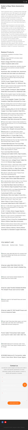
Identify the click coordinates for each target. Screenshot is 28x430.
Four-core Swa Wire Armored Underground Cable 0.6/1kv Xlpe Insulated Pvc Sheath (14, 153)
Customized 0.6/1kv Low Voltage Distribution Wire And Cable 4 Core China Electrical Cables (13, 194)
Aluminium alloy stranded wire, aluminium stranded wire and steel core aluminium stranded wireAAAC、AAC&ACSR (13, 72)
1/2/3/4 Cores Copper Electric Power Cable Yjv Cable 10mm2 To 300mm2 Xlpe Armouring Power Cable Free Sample (13, 82)
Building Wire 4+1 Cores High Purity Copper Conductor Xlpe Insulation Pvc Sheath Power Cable (12, 136)
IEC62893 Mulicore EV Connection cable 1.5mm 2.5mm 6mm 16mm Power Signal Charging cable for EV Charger (13, 356)
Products (21, 245)
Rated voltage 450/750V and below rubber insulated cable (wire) (12, 62)
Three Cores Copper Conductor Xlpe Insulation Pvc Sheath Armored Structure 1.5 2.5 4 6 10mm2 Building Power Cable (13, 128)
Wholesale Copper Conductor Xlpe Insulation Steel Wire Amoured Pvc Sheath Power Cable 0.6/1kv (14, 118)
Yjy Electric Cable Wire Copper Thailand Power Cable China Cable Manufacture (13, 177)
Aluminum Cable (14, 245)
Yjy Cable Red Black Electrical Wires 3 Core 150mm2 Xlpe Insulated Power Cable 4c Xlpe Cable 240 (14, 186)
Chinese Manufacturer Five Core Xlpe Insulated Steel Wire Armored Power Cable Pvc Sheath (14, 144)
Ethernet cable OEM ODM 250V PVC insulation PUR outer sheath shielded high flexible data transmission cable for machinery (13, 266)
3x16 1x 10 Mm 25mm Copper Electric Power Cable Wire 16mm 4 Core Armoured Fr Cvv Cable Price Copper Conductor (14, 212)
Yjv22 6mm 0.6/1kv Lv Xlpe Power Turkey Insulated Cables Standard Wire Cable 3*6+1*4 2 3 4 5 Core (13, 169)
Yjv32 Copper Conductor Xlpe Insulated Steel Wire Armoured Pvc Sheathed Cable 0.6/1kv (13, 90)
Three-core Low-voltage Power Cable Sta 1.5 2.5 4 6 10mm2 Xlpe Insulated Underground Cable (13, 161)
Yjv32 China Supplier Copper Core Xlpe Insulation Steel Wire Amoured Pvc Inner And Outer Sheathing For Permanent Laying (13, 100)
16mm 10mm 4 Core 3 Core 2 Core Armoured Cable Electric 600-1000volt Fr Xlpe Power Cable (13, 202)
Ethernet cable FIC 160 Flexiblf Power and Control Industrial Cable (14, 311)
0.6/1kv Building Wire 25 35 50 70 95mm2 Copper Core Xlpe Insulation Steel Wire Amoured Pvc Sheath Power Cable (13, 110)
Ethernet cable (5, 245)
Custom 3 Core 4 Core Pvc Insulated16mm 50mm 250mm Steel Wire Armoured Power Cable (14, 220)
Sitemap (23, 427)
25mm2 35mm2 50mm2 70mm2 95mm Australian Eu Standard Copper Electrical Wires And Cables (13, 229)
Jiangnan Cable (16, 427)
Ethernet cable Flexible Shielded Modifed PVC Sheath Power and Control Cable (13, 288)
